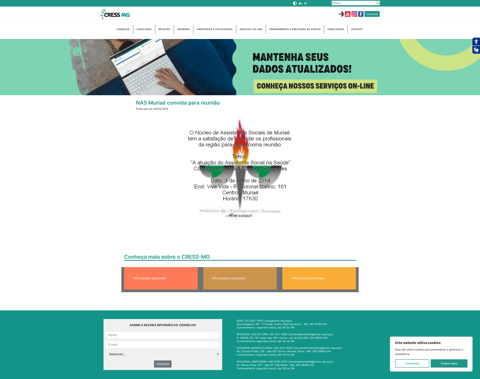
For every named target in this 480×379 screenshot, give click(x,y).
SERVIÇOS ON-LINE (251, 29)
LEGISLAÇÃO (144, 29)
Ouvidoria (372, 14)
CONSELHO (123, 29)
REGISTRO (164, 29)
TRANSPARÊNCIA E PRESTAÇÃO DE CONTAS (295, 29)
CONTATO (357, 29)
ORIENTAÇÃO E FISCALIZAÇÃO (215, 29)
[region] (431, 354)
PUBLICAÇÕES (336, 29)
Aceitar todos (449, 363)
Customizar (412, 363)
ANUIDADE (183, 29)
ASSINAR (162, 364)
